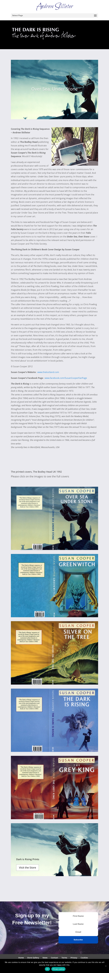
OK (47, 969)
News (45, 957)
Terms (64, 957)
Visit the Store (27, 867)
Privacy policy (58, 969)
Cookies (84, 957)
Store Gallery (33, 957)
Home (21, 957)
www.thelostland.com (48, 372)
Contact (54, 957)
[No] (105, 966)
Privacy (74, 957)
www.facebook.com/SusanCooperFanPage (66, 378)
